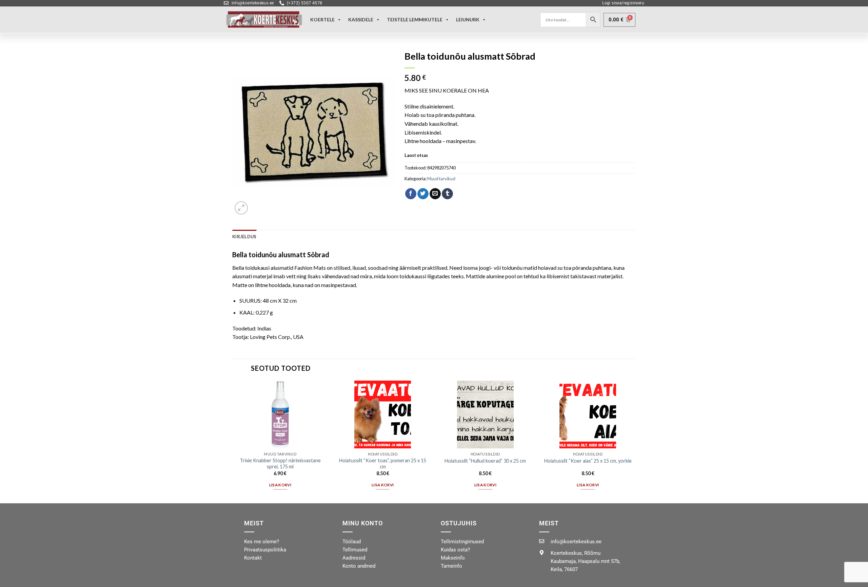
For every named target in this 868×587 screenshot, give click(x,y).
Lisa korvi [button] (280, 485)
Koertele (322, 19)
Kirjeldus (244, 236)
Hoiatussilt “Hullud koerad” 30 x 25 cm (485, 461)
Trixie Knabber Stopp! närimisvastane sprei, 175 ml (280, 464)
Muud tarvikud (441, 178)
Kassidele (360, 19)
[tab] (244, 236)
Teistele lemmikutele (414, 19)
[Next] (635, 441)
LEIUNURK (467, 19)
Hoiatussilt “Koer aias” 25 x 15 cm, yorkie (588, 461)
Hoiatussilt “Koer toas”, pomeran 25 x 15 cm (382, 464)
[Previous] (233, 441)
